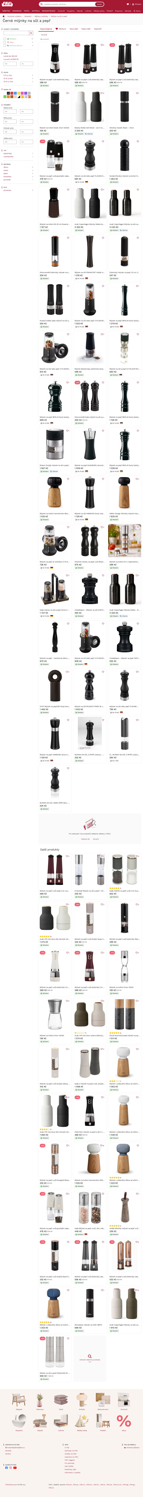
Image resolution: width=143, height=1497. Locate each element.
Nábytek (19, 1409)
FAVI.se (110, 1485)
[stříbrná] (25, 96)
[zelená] (4, 96)
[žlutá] (18, 93)
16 (103, 1145)
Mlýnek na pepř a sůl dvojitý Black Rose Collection (60, 1277)
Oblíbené (62, 29)
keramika (7, 177)
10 (68, 1097)
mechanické (8, 157)
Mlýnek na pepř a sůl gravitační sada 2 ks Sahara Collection (63, 1228)
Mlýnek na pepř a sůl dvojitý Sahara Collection (58, 1084)
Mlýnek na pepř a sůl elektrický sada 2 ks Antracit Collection (99, 1277)
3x (51, 936)
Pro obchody (69, 1463)
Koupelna (19, 1430)
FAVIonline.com (11, 1485)
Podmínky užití (70, 1469)
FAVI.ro (82, 1485)
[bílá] (4, 93)
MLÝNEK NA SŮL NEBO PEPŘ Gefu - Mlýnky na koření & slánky (65, 803)
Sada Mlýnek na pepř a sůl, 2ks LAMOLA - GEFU (94, 1228)
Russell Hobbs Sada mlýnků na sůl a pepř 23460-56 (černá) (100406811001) (69, 321)
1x (120, 1226)
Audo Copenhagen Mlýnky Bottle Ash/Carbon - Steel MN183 (98, 224)
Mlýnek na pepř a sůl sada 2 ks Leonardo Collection (60, 891)
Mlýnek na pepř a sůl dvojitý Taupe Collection (92, 939)
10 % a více (8, 78)
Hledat (99, 4)
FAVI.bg (126, 1485)
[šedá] (29, 93)
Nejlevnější (86, 29)
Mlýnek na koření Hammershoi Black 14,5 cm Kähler (60, 514)
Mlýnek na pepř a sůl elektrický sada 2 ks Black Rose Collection (100, 80)
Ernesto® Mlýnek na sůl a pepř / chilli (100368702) (95, 891)
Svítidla (82, 1409)
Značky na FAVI (70, 1454)
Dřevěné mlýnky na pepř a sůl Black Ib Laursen (93, 562)
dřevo (6, 167)
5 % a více (8, 75)
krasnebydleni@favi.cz (16, 1447)
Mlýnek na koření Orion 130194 (52, 1036)
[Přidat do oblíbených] (68, 45)
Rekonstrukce (103, 1409)
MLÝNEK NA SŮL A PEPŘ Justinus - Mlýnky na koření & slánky (99, 755)
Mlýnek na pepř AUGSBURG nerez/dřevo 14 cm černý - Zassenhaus (101, 465)
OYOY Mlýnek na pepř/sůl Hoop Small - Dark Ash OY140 (62, 706)
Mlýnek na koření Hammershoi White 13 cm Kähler (95, 1180)
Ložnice (61, 1430)
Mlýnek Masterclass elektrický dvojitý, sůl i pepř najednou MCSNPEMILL (103, 369)
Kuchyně (124, 1409)
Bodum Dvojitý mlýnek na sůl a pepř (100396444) (59, 465)
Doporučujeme (46, 29)
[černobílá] (18, 96)
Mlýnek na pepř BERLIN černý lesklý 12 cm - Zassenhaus (62, 417)
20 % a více (8, 82)
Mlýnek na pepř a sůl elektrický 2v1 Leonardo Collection (97, 987)
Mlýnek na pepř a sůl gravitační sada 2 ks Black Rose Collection (65, 176)
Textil (61, 1409)
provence (7, 190)
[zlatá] (22, 96)
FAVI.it (103, 1485)
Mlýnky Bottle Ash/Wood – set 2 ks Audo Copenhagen (96, 128)
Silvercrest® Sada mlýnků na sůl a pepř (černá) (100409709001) (99, 417)
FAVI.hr (96, 1485)
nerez (6, 170)
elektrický (8, 153)
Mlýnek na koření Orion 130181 (121, 987)
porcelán (7, 180)
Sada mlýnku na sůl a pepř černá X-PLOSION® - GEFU (61, 610)
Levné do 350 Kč (10, 56)
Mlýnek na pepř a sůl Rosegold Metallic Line (57, 1180)
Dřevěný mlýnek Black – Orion (121, 128)
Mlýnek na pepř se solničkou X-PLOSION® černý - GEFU (62, 562)
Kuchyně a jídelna (14, 16)
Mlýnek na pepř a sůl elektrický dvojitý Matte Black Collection (64, 80)
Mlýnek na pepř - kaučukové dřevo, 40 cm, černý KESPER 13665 (65, 658)
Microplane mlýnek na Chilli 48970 (88, 1325)
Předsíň (103, 1430)
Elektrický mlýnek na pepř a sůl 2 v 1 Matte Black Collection (98, 1132)
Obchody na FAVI (71, 1451)
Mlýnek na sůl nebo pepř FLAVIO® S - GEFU (92, 176)
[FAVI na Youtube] (15, 1468)
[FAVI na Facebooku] (6, 1468)
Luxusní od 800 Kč (11, 59)
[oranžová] (8, 96)
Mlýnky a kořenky (41, 16)
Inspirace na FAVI (71, 1457)
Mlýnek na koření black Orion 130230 (54, 128)
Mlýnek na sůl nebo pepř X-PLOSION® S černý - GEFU (61, 369)
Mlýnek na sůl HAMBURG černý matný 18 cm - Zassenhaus (98, 514)
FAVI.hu (89, 1485)
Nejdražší (98, 29)
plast (6, 173)
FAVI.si (51, 1488)
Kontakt (8, 1451)
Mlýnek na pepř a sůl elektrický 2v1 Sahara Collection (61, 987)
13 (103, 93)
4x (120, 1033)
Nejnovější (74, 29)
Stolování (28, 16)
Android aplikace (132, 1447)
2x (120, 1177)
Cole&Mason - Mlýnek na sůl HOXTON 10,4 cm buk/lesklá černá (100, 610)
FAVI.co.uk (117, 1485)
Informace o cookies (72, 1472)
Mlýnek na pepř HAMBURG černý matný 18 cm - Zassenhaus (63, 755)
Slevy (124, 1430)
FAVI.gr (132, 1485)
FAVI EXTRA (69, 1466)
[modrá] (15, 93)
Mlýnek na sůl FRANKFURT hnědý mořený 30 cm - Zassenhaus (99, 272)
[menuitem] (6, 10)
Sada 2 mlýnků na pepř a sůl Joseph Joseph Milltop (95, 1084)
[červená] (11, 93)
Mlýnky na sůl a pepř (59, 16)
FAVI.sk (69, 1485)
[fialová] (25, 93)
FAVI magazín (70, 1460)
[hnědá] (11, 96)
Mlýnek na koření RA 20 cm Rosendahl (55, 224)
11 (103, 1049)
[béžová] (15, 96)
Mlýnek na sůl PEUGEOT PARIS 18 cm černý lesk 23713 (96, 706)
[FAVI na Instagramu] (10, 1468)
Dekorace (40, 1409)
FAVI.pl (76, 1485)
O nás (67, 1447)
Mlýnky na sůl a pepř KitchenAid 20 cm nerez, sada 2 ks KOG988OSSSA (68, 1373)
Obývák (40, 1430)
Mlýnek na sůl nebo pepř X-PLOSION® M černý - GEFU (96, 658)
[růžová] (22, 93)
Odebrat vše (85, 839)
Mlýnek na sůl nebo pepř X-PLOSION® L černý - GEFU (96, 321)
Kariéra (8, 1454)
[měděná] (29, 96)
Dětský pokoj (82, 1430)
